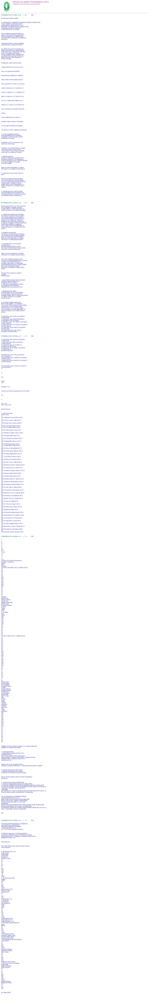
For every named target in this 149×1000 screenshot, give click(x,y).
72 (26, 820)
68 (26, 15)
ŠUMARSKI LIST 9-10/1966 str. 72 (11, 820)
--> (28, 15)
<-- (24, 15)
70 (26, 336)
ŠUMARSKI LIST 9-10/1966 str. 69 (11, 202)
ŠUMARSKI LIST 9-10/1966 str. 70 (11, 336)
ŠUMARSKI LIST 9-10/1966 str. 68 (11, 15)
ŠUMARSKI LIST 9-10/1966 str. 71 (11, 536)
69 (26, 202)
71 (26, 536)
